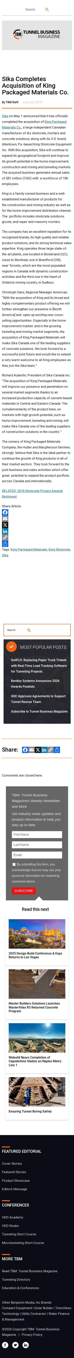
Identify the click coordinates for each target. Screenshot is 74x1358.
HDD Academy (12, 1217)
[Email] (37, 519)
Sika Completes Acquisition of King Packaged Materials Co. (35, 86)
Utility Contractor (34, 1313)
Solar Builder (43, 1308)
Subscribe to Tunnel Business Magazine (39, 711)
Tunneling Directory (16, 1279)
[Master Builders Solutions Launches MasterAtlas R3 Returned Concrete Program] (37, 984)
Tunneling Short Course (19, 1234)
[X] (37, 525)
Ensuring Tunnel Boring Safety (30, 1111)
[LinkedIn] (37, 531)
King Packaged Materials (29, 549)
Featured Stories (14, 1172)
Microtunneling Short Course (23, 1242)
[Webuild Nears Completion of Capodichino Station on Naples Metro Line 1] (37, 1038)
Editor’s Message (14, 1189)
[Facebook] (37, 512)
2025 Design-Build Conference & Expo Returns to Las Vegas (35, 955)
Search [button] (47, 9)
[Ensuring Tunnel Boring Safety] (37, 1092)
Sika (5, 116)
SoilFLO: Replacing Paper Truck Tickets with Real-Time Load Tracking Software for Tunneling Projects (39, 666)
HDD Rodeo (10, 1225)
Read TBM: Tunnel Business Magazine (29, 1271)
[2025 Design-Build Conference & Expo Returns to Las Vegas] (37, 934)
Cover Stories (12, 1163)
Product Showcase (16, 1180)
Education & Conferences (20, 1288)
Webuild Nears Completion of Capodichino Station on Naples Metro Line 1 (35, 1061)
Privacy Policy (32, 1334)
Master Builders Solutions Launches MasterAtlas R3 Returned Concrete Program (34, 1007)
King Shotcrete (59, 549)
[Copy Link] (37, 537)
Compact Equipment (17, 1308)
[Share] (37, 544)
